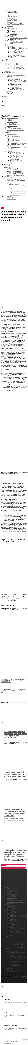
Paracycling (10, 46)
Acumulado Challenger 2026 (17, 39)
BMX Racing (10, 36)
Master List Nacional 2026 (16, 51)
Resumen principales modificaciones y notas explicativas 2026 (16, 86)
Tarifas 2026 (10, 92)
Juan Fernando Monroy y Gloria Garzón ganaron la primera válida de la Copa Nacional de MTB (13, 868)
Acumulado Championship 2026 (18, 38)
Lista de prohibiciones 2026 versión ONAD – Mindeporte (17, 89)
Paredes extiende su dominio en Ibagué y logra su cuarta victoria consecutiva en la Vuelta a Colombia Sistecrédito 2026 (15, 853)
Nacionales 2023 (10, 690)
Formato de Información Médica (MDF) (18, 162)
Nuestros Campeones (9, 60)
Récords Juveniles (14, 35)
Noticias (6, 59)
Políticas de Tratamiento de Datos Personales (15, 130)
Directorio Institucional (12, 12)
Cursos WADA (10, 77)
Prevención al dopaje (9, 72)
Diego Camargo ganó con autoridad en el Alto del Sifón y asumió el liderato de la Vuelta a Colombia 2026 (15, 812)
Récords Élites (13, 34)
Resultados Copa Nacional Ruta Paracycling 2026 (18, 49)
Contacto (9, 14)
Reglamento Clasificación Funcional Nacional (16, 53)
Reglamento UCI (11, 18)
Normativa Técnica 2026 (16, 55)
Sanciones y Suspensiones (14, 73)
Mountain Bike (10, 44)
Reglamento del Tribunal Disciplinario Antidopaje (16, 181)
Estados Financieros (12, 20)
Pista (8, 32)
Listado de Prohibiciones (13, 79)
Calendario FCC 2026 (12, 63)
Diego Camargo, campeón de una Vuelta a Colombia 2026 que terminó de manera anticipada (15, 774)
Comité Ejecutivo (11, 11)
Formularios (10, 22)
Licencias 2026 (8, 91)
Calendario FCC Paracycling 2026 (16, 69)
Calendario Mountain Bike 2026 (15, 67)
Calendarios (7, 61)
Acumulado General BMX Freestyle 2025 (16, 42)
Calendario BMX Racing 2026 (14, 65)
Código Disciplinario (12, 16)
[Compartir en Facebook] (15, 305)
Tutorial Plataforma (12, 93)
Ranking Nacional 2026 (16, 31)
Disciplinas (6, 27)
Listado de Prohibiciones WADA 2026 (18, 187)
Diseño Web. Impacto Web (20, 976)
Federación (7, 10)
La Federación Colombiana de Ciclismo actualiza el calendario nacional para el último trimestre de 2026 (15, 735)
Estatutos (9, 15)
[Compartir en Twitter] (15, 306)
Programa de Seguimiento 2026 (18, 80)
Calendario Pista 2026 (12, 64)
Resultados (7, 71)
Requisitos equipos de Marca (14, 23)
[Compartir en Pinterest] (15, 307)
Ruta (8, 30)
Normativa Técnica (12, 19)
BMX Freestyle (10, 40)
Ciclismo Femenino (12, 28)
